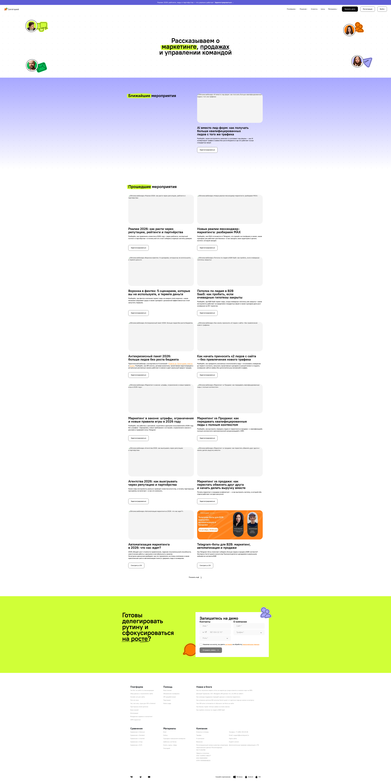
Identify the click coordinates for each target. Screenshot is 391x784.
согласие (228, 644)
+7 (206, 632)
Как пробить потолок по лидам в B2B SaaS (210, 710)
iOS (259, 777)
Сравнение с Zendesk (137, 735)
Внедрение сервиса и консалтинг (141, 716)
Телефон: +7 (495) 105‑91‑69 (238, 732)
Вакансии (199, 742)
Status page (167, 703)
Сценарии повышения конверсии (174, 738)
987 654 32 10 (216, 632)
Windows (239, 777)
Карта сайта (233, 738)
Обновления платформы (171, 694)
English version (234, 742)
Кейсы (165, 735)
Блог (164, 732)
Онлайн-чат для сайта (137, 697)
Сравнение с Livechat (137, 738)
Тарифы (198, 735)
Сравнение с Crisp (136, 742)
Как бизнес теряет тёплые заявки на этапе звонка (213, 707)
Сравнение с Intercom (137, 732)
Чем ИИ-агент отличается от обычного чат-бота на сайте (215, 703)
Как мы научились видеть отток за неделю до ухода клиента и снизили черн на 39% (224, 690)
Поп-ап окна (134, 700)
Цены (323, 9)
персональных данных (251, 644)
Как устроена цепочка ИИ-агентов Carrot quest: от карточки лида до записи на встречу (225, 700)
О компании (200, 738)
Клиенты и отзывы (202, 732)
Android (250, 777)
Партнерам (167, 700)
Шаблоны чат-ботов (169, 742)
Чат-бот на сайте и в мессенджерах (142, 690)
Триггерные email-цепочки (139, 707)
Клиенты (314, 9)
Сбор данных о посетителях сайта (141, 694)
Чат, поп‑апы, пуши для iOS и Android (142, 703)
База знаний (134, 710)
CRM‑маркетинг (135, 720)
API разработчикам (169, 697)
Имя (205, 626)
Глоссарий (166, 748)
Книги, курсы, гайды (170, 745)
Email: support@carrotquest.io (239, 735)
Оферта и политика (202, 753)
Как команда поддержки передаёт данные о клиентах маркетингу (218, 697)
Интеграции (134, 713)
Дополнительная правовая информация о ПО (244, 745)
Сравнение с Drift (136, 745)
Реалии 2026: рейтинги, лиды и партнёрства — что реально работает (195, 2)
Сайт (239, 626)
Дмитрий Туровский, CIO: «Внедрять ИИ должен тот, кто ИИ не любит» (219, 694)
